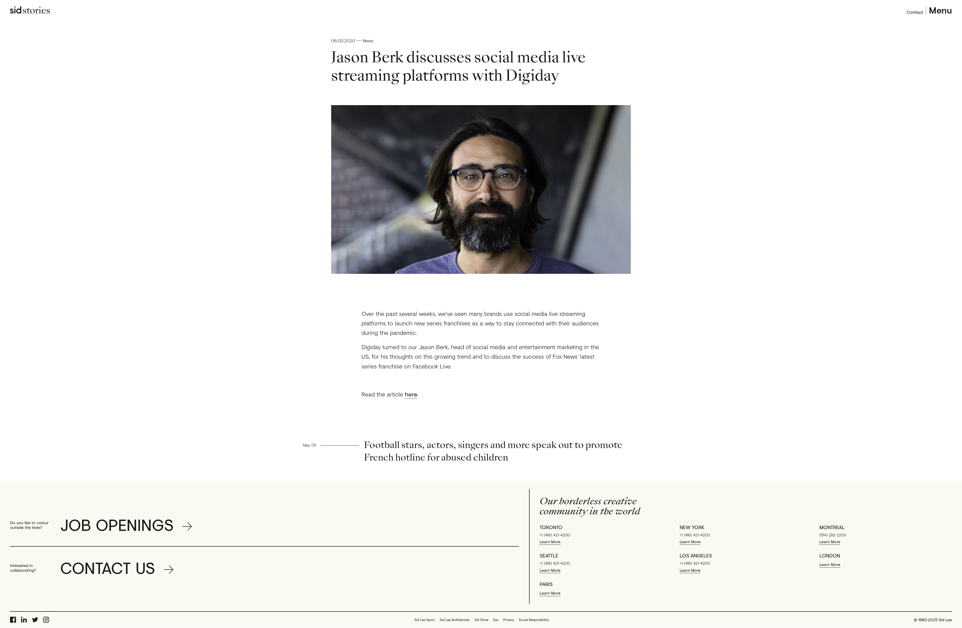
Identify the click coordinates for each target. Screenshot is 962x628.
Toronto (551, 527)
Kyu (495, 619)
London (829, 555)
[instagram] (46, 620)
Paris (546, 584)
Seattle (549, 555)
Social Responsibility (534, 619)
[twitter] (35, 620)
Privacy (508, 619)
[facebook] (13, 620)
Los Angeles (696, 555)
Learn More (550, 541)
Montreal (832, 527)
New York (692, 527)
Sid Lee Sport (424, 619)
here (411, 394)
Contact (915, 11)
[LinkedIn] (24, 620)
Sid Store (481, 619)
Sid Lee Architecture (454, 619)
